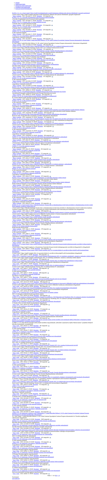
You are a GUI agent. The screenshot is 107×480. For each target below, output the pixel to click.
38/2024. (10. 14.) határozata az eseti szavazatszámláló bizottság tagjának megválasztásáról (36, 470)
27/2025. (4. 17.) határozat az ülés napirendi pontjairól (26, 269)
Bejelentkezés (28, 8)
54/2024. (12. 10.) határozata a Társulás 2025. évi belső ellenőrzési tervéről (32, 395)
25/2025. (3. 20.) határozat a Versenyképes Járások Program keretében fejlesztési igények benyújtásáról (39, 279)
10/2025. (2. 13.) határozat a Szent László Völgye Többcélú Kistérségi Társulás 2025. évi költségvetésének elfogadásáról (44, 350)
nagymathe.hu (16, 478)
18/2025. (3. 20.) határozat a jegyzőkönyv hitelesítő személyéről (29, 310)
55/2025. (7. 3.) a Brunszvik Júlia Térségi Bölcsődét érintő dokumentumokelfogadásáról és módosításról (39, 137)
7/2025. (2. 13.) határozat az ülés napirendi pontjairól (26, 363)
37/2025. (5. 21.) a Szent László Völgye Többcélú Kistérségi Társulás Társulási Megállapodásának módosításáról (42, 221)
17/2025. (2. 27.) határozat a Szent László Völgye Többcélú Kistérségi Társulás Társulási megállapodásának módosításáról (44, 315)
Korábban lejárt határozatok (22, 7)
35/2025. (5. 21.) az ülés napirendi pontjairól (24, 230)
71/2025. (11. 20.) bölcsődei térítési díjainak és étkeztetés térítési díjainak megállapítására (35, 64)
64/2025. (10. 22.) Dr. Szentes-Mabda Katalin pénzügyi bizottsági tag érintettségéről (34, 96)
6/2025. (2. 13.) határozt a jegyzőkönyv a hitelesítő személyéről (28, 368)
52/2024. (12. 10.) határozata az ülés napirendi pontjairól (27, 404)
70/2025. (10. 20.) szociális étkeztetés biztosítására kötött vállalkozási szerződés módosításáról (37, 69)
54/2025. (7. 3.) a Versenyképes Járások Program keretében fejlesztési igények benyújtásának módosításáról (40, 141)
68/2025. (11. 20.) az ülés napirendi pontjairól (24, 78)
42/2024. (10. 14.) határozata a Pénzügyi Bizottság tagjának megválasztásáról (32, 452)
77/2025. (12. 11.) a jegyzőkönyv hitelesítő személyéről (26, 35)
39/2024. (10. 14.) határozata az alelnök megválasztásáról (27, 466)
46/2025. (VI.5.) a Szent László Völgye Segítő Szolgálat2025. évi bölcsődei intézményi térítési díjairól (39, 177)
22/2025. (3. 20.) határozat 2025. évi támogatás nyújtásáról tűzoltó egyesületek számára (35, 292)
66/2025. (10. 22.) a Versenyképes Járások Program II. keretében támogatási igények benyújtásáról (38, 87)
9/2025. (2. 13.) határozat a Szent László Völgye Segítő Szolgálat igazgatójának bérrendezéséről (37, 354)
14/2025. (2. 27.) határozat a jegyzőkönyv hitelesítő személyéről (29, 331)
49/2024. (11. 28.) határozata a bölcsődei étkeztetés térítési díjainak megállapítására (34, 421)
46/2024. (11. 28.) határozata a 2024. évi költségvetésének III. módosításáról (32, 434)
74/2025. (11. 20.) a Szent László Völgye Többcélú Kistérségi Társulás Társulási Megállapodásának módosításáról (42, 51)
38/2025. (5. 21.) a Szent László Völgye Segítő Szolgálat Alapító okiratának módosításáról (36, 217)
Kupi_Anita (16, 254)
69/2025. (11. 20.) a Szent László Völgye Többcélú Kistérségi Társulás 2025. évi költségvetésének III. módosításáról (43, 73)
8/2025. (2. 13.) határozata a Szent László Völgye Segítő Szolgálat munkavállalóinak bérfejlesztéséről (39, 359)
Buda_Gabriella (17, 16)
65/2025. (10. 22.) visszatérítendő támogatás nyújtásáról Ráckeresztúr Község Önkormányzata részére (39, 91)
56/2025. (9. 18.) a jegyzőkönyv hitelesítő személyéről (26, 132)
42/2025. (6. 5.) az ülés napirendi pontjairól (23, 196)
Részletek (39, 16)
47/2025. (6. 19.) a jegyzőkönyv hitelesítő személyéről (26, 173)
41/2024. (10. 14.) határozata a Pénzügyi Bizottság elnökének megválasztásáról (33, 457)
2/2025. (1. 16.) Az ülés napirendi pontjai (23, 386)
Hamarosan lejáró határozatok (23, 5)
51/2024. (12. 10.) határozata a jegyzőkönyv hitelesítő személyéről (29, 408)
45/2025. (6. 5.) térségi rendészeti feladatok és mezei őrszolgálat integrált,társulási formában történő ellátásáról (41, 182)
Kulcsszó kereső (19, 8)
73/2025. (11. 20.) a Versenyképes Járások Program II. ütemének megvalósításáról (33, 55)
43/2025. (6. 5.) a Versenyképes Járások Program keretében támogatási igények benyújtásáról (36, 191)
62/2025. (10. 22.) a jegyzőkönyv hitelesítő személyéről (26, 105)
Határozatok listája (20, 4)
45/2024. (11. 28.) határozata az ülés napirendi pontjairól (27, 439)
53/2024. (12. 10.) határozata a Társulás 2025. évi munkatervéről (29, 399)
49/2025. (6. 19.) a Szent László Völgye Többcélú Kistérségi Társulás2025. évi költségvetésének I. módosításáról (42, 164)
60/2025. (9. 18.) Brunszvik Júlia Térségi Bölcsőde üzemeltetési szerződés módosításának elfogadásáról (39, 114)
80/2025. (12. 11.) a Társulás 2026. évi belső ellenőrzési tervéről (29, 22)
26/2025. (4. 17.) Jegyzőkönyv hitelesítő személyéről (26, 274)
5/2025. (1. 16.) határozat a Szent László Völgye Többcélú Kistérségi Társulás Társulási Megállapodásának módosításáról (44, 372)
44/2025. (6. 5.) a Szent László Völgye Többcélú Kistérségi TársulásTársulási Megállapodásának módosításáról (41, 186)
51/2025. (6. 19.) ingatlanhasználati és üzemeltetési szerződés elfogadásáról (32, 155)
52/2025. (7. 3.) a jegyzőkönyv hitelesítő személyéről (26, 150)
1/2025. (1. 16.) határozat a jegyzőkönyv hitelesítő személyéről (28, 390)
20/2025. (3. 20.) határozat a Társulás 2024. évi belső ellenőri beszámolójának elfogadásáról (36, 301)
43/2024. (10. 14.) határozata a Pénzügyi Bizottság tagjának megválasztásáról (32, 448)
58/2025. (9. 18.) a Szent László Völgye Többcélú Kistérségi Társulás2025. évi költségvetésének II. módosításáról (42, 123)
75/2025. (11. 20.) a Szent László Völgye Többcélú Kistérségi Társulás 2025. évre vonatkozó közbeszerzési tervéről (42, 46)
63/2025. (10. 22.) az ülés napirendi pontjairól (24, 100)
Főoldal (17, 2)
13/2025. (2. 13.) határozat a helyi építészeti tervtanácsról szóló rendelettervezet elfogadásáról (36, 336)
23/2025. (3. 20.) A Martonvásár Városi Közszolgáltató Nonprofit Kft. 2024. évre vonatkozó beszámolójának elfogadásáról (44, 288)
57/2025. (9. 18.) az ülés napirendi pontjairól (24, 128)
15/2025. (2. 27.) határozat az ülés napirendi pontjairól (26, 327)
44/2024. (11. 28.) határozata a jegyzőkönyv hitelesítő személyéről (29, 443)
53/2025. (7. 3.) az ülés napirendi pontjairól (23, 146)
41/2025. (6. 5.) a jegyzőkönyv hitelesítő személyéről (26, 200)
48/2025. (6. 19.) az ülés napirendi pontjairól (24, 168)
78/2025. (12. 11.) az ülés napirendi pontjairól (24, 31)
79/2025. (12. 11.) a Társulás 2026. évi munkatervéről (26, 26)
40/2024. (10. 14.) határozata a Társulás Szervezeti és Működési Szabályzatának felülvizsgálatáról (38, 461)
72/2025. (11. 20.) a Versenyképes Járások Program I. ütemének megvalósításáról (33, 60)
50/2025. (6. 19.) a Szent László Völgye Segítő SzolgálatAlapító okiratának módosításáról (36, 159)
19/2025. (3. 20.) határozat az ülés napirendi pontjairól (26, 306)
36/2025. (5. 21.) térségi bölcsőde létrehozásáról (24, 226)
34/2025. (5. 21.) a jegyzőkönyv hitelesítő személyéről (26, 235)
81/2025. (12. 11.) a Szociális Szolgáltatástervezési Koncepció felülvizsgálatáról (33, 17)
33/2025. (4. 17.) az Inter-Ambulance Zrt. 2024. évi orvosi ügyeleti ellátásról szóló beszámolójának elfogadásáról (42, 239)
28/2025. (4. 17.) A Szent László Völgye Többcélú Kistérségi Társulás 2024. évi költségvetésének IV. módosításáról (42, 265)
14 (59, 475)
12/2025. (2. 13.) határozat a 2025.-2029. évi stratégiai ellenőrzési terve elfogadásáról (34, 340)
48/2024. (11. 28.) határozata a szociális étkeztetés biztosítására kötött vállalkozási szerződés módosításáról (40, 425)
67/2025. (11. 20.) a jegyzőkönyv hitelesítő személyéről (26, 82)
